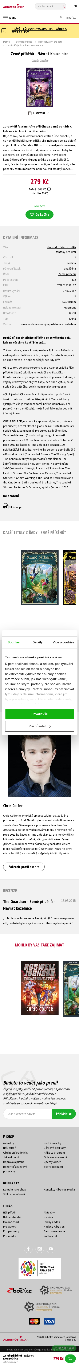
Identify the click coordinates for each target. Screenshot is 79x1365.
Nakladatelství (12, 1217)
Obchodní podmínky (15, 1152)
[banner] (22, 5)
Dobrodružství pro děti (50, 41)
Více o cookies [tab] (63, 642)
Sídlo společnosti (14, 1194)
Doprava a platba (13, 1162)
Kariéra (48, 1217)
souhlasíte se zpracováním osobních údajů (29, 1103)
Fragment (70, 307)
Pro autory (9, 1226)
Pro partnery (11, 1231)
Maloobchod (11, 1222)
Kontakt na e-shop (14, 1189)
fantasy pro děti (66, 252)
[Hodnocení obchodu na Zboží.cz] (19, 1289)
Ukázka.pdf (14, 507)
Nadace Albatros (54, 1226)
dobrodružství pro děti (61, 247)
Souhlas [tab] (14, 642)
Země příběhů (67, 274)
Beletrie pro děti (24, 41)
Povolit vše (39, 714)
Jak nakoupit (11, 1157)
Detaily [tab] (37, 642)
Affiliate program (54, 1152)
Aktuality (8, 1143)
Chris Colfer (39, 61)
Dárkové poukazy (55, 1148)
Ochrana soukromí (55, 1157)
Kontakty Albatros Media (59, 1189)
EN (75, 6)
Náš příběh (9, 1212)
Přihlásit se (64, 1113)
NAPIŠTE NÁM (66, 1348)
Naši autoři (9, 1148)
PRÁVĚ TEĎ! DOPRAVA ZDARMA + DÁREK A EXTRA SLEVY (39, 30)
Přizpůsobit (37, 726)
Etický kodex (52, 1222)
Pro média (9, 1236)
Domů (6, 41)
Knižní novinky (52, 1143)
